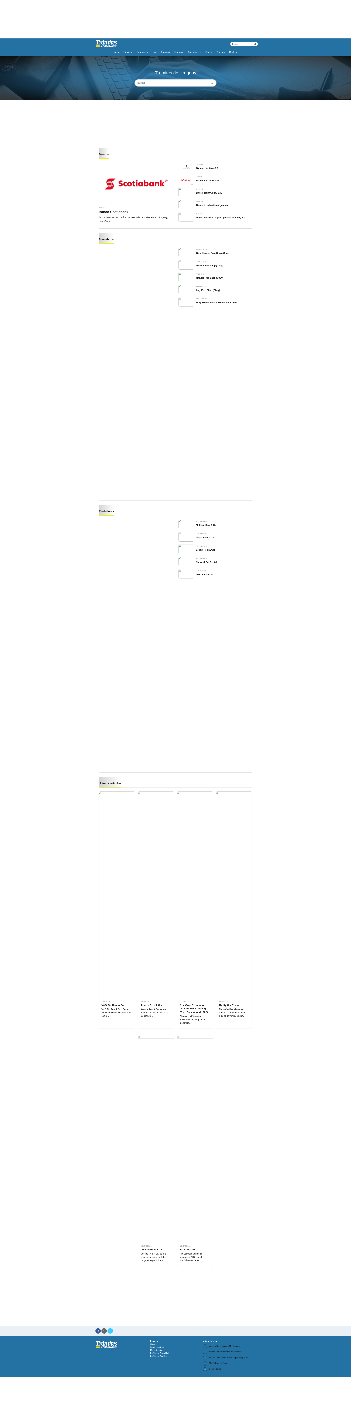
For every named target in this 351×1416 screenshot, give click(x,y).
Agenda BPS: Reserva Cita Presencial (226, 1352)
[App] (110, 1331)
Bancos (104, 154)
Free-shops (106, 239)
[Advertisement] (82, 19)
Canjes (208, 52)
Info (154, 52)
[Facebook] (98, 1331)
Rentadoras (106, 511)
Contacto (154, 1344)
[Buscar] (255, 44)
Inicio (116, 52)
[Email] (104, 1331)
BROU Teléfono (216, 1369)
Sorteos (221, 52)
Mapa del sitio (156, 1350)
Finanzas (140, 52)
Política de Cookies (158, 1356)
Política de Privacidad (159, 1353)
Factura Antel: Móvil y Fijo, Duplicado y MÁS (228, 1357)
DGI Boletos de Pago (218, 1363)
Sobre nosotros (157, 1347)
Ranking (233, 52)
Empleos (165, 52)
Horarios (178, 52)
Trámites (127, 52)
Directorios (192, 52)
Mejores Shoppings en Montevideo (224, 1346)
